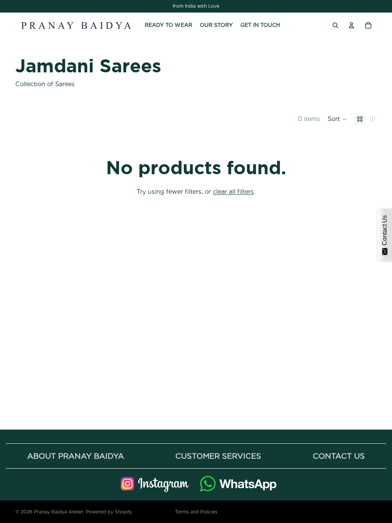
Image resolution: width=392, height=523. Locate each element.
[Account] (351, 25)
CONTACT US (339, 456)
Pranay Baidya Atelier (58, 512)
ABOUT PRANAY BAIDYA (75, 456)
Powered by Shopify (109, 512)
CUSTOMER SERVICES (218, 456)
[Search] (335, 25)
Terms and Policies (196, 512)
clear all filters (233, 191)
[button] (337, 119)
